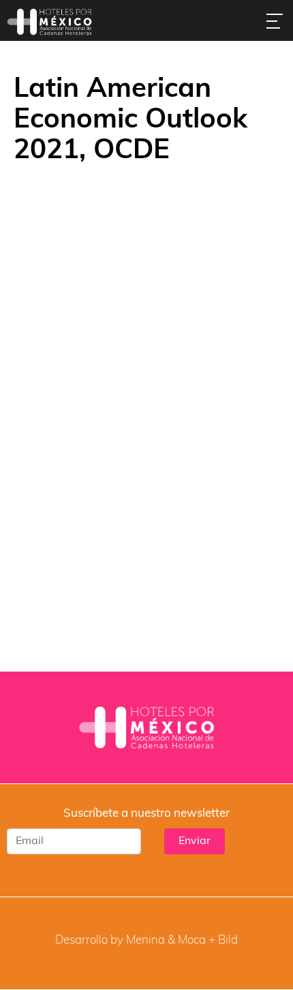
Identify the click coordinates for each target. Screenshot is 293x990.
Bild (228, 940)
